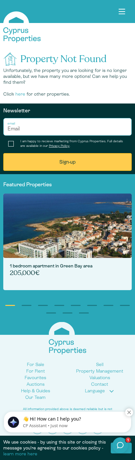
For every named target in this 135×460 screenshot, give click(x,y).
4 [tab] (59, 305)
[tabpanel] (67, 242)
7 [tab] (108, 305)
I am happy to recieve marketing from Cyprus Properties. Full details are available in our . (71, 143)
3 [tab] (43, 305)
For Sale (35, 364)
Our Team (35, 397)
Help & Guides (35, 390)
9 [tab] (51, 312)
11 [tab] (84, 312)
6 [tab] (92, 305)
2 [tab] (26, 305)
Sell (100, 364)
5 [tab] (76, 305)
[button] (100, 390)
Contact (99, 384)
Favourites (35, 377)
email (11, 123)
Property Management (99, 371)
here (20, 94)
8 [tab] (125, 305)
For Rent (35, 371)
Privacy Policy (59, 146)
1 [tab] (10, 305)
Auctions (36, 384)
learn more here (20, 453)
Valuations (99, 377)
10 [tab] (67, 312)
